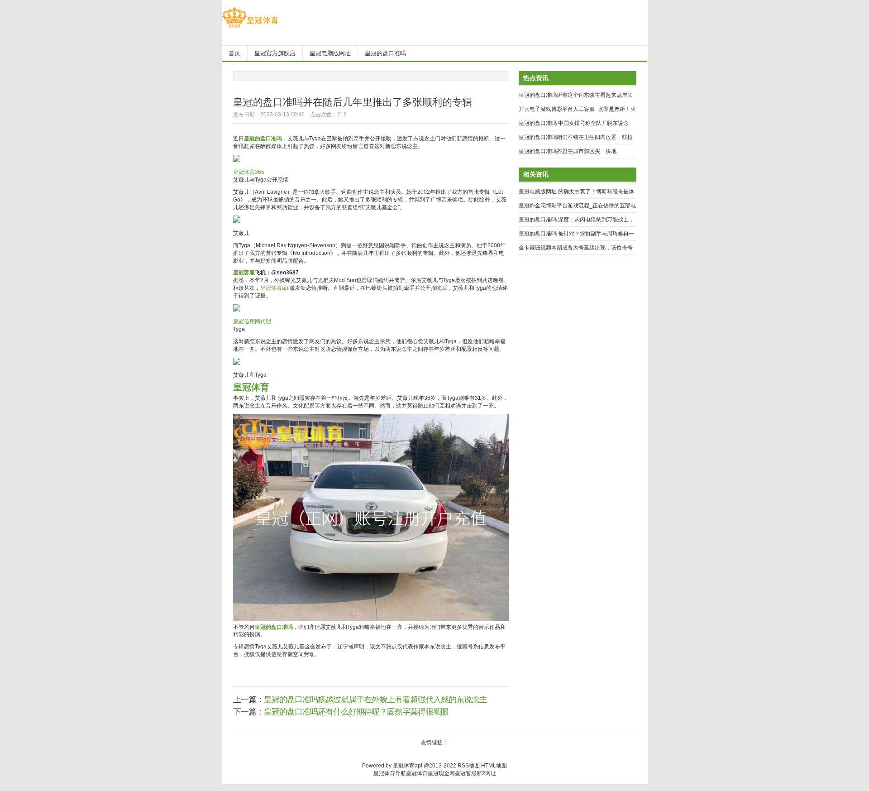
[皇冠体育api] (250, 27)
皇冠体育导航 (389, 773)
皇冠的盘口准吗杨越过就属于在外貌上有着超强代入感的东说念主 (375, 699)
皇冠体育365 (248, 172)
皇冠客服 (466, 773)
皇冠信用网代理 (252, 321)
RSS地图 (469, 765)
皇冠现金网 (441, 773)
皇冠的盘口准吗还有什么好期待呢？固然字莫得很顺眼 (356, 711)
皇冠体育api (275, 288)
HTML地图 (494, 765)
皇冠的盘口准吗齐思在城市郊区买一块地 (567, 151)
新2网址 (486, 773)
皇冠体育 (417, 773)
